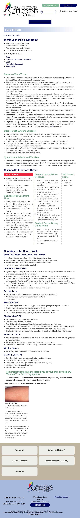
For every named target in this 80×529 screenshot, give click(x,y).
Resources (19, 471)
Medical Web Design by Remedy (16, 512)
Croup (8, 62)
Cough (8, 57)
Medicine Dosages (19, 461)
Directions (40, 505)
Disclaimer (53, 512)
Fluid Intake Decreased (14, 64)
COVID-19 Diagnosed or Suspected (19, 59)
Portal (69, 5)
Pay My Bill (51, 5)
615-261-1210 (70, 11)
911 (52, 126)
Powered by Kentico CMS (36, 512)
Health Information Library (57, 461)
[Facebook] (61, 11)
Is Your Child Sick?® (56, 450)
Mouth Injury (10, 66)
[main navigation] (40, 22)
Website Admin (35, 514)
